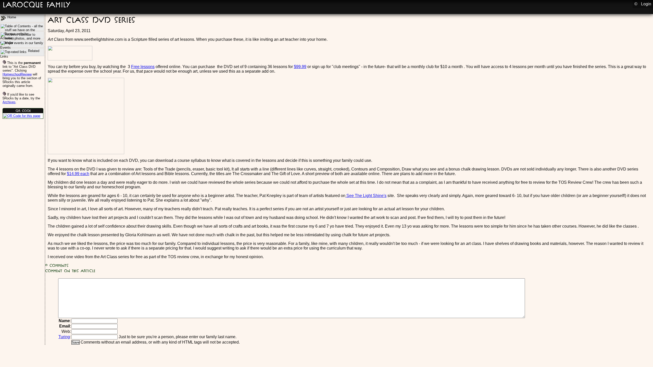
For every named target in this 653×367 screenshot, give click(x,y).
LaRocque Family (36, 4)
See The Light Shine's (365, 195)
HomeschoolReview (17, 74)
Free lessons (143, 66)
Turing (64, 337)
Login (646, 4)
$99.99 (300, 66)
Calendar (22, 35)
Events (5, 47)
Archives (9, 102)
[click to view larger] (21, 116)
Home (11, 17)
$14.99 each (78, 174)
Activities (22, 27)
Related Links (19, 52)
